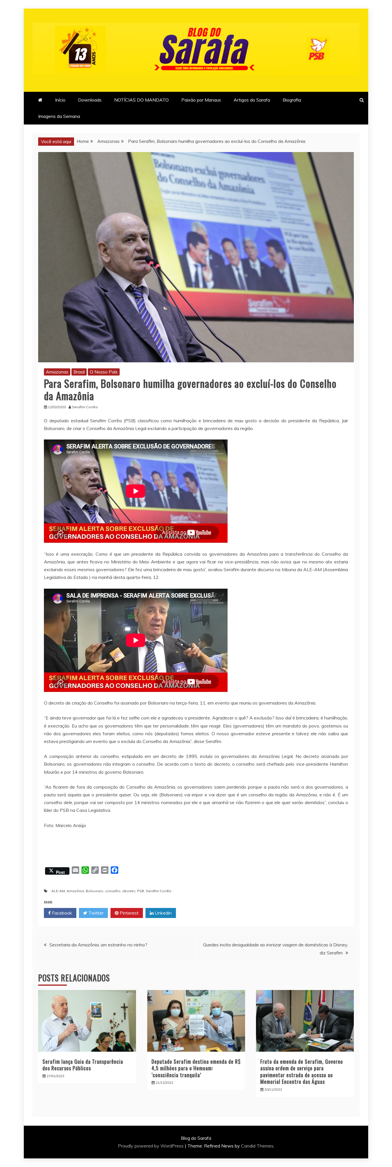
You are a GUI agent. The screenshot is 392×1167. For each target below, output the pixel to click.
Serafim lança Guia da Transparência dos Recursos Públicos (82, 1065)
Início (60, 100)
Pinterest (129, 913)
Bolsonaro (94, 891)
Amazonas (57, 372)
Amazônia (75, 891)
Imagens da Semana (59, 116)
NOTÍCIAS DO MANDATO (141, 100)
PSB (140, 891)
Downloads (90, 100)
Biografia (292, 100)
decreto (128, 891)
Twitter (95, 913)
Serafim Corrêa (158, 891)
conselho (113, 891)
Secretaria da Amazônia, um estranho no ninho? (98, 945)
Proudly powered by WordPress (151, 1146)
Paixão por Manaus (201, 100)
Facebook (61, 913)
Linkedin (163, 913)
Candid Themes (257, 1146)
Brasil (79, 372)
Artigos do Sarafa (252, 100)
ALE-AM (58, 891)
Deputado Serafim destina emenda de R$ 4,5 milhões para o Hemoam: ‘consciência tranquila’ (196, 1068)
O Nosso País (104, 372)
